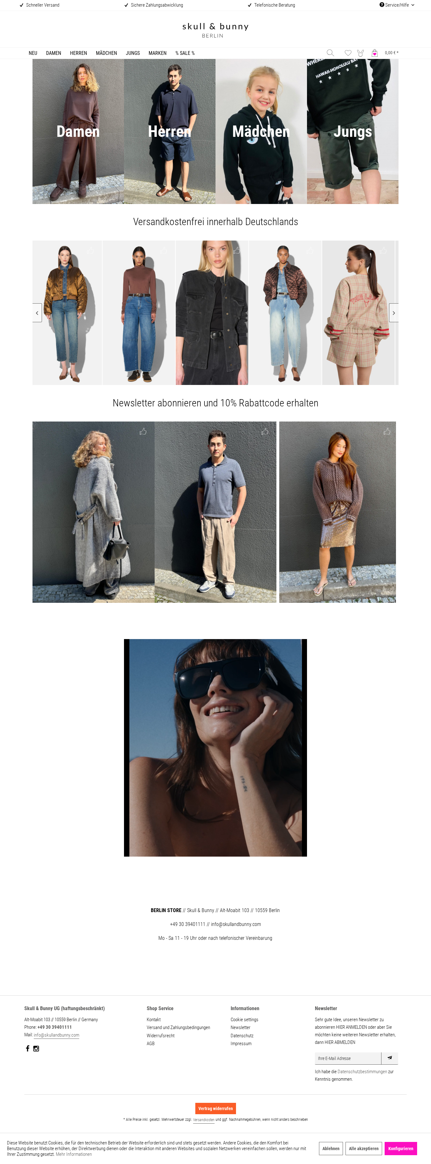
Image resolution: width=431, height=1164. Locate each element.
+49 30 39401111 (55, 1027)
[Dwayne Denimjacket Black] (150, 313)
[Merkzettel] (348, 53)
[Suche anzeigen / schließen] (330, 53)
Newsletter (241, 1027)
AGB (151, 1043)
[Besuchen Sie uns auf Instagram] (36, 1050)
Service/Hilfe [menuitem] (397, 5)
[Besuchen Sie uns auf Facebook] (28, 1050)
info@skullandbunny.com (56, 1035)
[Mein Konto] (362, 53)
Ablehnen (330, 1148)
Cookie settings (244, 1019)
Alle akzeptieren (364, 1148)
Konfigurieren (400, 1148)
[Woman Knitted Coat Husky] (93, 512)
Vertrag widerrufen (215, 1108)
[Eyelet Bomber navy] (370, 313)
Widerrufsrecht (160, 1036)
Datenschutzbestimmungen (362, 1071)
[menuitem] (33, 53)
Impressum (241, 1043)
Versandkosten (204, 1120)
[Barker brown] (77, 313)
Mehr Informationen (74, 1154)
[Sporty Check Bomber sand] (296, 313)
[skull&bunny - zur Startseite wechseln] (215, 31)
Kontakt (154, 1019)
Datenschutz (242, 1036)
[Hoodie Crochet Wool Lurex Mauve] (337, 512)
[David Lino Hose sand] (216, 512)
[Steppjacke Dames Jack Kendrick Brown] (223, 313)
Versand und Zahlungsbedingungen (178, 1027)
